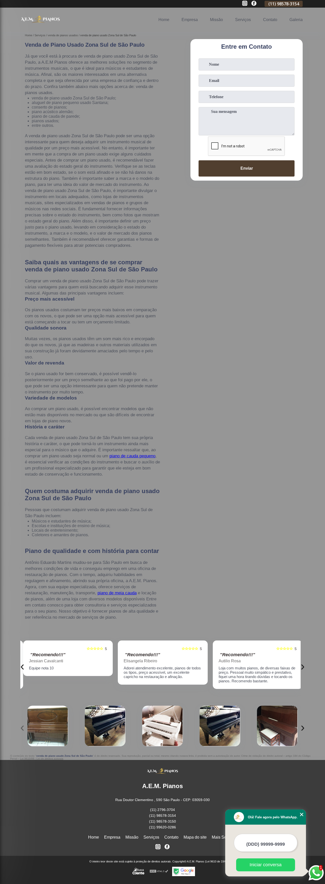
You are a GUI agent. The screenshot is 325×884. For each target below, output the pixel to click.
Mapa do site (195, 837)
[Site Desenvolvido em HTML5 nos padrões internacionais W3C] (159, 871)
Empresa (190, 20)
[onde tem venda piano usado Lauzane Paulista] (105, 726)
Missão (216, 20)
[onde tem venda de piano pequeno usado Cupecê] (220, 726)
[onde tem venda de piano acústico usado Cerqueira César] (162, 726)
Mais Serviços (224, 837)
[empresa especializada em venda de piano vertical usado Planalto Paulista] (47, 726)
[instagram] (244, 4)
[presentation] (22, 666)
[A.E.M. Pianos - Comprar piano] (40, 25)
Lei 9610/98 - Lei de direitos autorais (41, 758)
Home (163, 20)
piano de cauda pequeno (132, 456)
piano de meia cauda (117, 593)
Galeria (296, 20)
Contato (270, 20)
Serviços (243, 20)
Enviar (246, 168)
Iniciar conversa (266, 864)
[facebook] (253, 4)
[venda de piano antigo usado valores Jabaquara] (277, 726)
